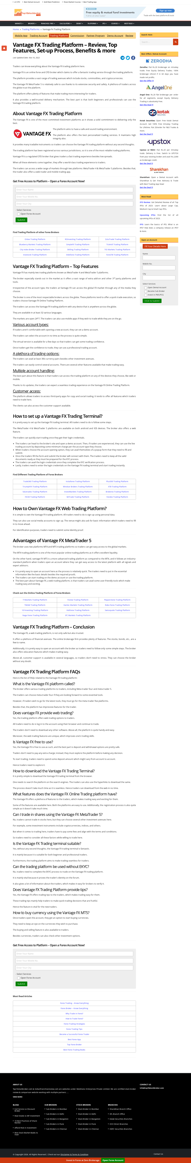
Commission (77, 35)
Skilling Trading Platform (78, 249)
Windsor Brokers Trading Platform (78, 486)
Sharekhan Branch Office (120, 1109)
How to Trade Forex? (74, 1018)
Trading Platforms (30, 29)
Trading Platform (59, 35)
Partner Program (96, 35)
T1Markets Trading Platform (35, 600)
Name (145, 253)
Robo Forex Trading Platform (117, 605)
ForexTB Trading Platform (117, 254)
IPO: (142, 224)
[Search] (175, 42)
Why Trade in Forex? (74, 1013)
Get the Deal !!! (146, 134)
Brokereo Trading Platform (117, 491)
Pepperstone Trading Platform (117, 600)
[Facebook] (133, 58)
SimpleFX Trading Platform (77, 244)
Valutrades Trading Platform (35, 491)
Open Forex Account (113, 1160)
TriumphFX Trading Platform (35, 486)
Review (129, 35)
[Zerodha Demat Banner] (131, 12)
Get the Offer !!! (147, 80)
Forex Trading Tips (74, 1029)
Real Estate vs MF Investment (27, 1116)
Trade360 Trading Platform (35, 481)
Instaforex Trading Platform (78, 481)
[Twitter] (128, 58)
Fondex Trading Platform (117, 497)
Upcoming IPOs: (148, 215)
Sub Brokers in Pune (55, 1124)
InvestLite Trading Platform (35, 254)
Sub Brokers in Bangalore (57, 1119)
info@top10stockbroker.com (152, 1088)
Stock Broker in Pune (87, 1124)
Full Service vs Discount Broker (25, 1110)
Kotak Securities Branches (121, 1119)
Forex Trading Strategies (74, 1024)
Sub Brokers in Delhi (55, 1114)
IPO (104, 23)
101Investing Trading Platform (35, 610)
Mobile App (21, 35)
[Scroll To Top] (186, 1152)
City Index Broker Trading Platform (35, 249)
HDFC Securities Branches (121, 1129)
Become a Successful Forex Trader (74, 1034)
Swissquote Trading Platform (117, 610)
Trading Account (38, 35)
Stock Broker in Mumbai (88, 1109)
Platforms (92, 23)
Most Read (128, 23)
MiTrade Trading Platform (78, 497)
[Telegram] (122, 58)
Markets (18, 23)
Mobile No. (147, 263)
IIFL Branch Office (117, 1114)
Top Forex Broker (74, 1044)
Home (16, 29)
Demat (78, 23)
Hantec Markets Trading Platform (78, 605)
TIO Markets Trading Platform (117, 249)
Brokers (31, 23)
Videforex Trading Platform (78, 254)
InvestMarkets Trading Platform (78, 491)
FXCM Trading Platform (35, 497)
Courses (114, 23)
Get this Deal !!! (146, 105)
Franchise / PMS (47, 23)
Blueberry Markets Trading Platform (35, 244)
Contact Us (158, 1154)
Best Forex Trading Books (74, 1049)
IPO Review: (145, 202)
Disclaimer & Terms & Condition (74, 1154)
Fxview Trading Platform (77, 600)
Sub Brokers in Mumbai (56, 1109)
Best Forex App (74, 1039)
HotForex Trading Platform (78, 610)
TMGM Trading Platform (34, 605)
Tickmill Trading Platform (117, 244)
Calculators (65, 23)
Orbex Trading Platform (35, 239)
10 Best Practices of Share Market (26, 1122)
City (144, 274)
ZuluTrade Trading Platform (117, 239)
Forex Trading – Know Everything (74, 1003)
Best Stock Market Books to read (26, 1133)
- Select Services (23, 210)
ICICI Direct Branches (119, 1124)
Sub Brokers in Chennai (56, 1129)
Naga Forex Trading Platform (34, 615)
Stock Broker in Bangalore (89, 1119)
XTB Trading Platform (117, 486)
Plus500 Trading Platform (117, 481)
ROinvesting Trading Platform (78, 239)
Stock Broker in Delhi (87, 1114)
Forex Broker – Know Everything (74, 1008)
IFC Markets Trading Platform (78, 615)
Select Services (149, 284)
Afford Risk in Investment (26, 1128)
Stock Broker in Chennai (88, 1129)
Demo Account (115, 35)
